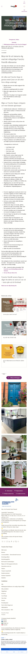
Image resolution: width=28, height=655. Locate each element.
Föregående (12, 39)
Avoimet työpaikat (6, 575)
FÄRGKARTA (4, 607)
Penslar (3, 600)
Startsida (14, 42)
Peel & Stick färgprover (7, 605)
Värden (3, 568)
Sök (2, 584)
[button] (3, 638)
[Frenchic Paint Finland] (14, 6)
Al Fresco (3, 593)
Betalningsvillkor (5, 557)
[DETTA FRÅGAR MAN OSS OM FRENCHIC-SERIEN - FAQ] (14, 351)
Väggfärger (4, 591)
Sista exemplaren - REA (7, 609)
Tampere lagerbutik (6, 571)
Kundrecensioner (5, 573)
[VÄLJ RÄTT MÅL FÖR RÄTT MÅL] (14, 328)
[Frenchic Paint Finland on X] (16, 541)
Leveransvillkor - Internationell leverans (11, 554)
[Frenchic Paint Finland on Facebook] (4, 541)
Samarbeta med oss (6, 566)
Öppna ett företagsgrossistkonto (9, 564)
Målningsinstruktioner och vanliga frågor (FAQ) (12, 586)
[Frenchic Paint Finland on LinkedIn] (9, 541)
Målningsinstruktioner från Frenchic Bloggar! (15, 44)
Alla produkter (5, 588)
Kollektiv (3, 577)
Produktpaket (4, 602)
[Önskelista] (24, 6)
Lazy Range (4, 595)
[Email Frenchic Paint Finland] (2, 541)
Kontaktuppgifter (5, 559)
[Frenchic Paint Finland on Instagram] (7, 541)
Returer (3, 552)
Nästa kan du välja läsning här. (9, 285)
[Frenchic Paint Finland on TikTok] (13, 541)
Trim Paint (3, 598)
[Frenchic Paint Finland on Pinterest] (11, 541)
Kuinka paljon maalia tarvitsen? (10, 314)
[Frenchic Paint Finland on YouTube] (18, 541)
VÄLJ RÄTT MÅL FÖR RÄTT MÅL (9, 337)
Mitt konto (4, 550)
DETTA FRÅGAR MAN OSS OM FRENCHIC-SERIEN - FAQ (13, 361)
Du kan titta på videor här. (10, 272)
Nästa (17, 39)
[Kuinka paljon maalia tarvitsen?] (14, 305)
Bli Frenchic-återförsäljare (7, 561)
